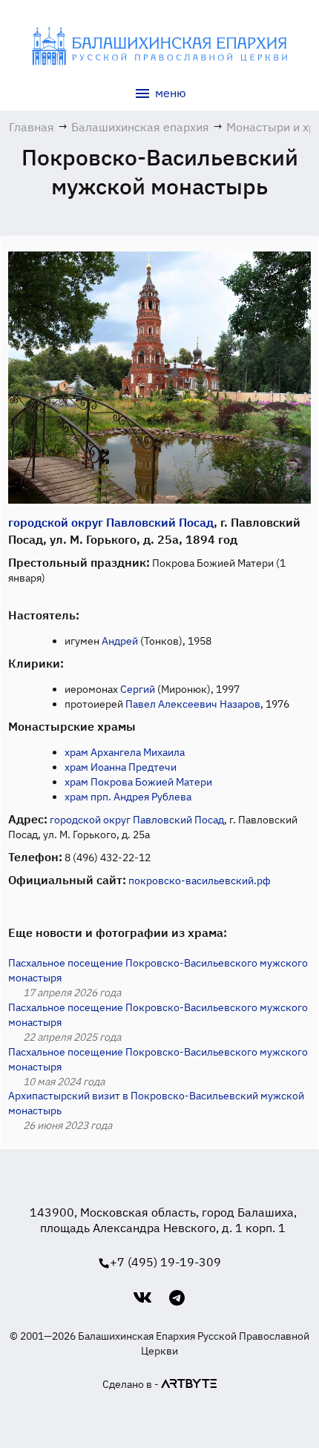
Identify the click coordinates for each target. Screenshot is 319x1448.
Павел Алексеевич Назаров (192, 704)
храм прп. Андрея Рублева (128, 796)
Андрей (120, 641)
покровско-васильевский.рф (199, 880)
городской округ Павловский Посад (111, 522)
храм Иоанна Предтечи (121, 767)
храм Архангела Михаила (125, 752)
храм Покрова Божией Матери (138, 782)
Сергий (137, 689)
